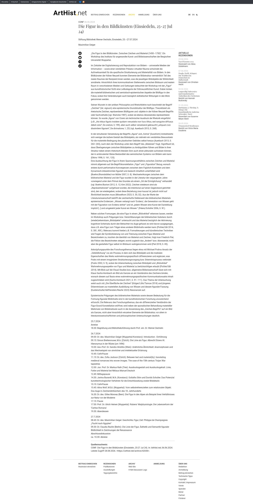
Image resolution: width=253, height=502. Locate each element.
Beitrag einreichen (100, 15)
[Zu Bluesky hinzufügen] (82, 58)
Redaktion (183, 467)
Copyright (183, 479)
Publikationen (109, 467)
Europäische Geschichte (58, 2)
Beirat (181, 492)
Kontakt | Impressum (187, 482)
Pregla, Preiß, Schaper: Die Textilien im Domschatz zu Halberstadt (188, 76)
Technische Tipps (186, 476)
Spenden (182, 489)
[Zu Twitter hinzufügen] (82, 66)
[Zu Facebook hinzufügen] (82, 62)
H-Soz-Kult (14, 2)
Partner (182, 495)
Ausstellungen (109, 470)
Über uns (157, 15)
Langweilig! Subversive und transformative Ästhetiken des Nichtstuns (189, 93)
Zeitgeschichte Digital (39, 2)
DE (189, 15)
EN (193, 15)
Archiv (131, 15)
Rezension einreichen (87, 467)
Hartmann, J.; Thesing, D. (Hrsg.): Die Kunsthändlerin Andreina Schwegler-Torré (189, 110)
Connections (25, 2)
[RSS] (83, 2)
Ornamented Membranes (189, 126)
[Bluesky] (80, 2)
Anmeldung (143, 15)
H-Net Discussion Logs (137, 470)
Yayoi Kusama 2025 (186, 61)
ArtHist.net (72, 2)
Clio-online (4, 2)
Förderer (182, 498)
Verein (181, 486)
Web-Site (132, 467)
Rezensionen (119, 15)
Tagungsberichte (110, 473)
